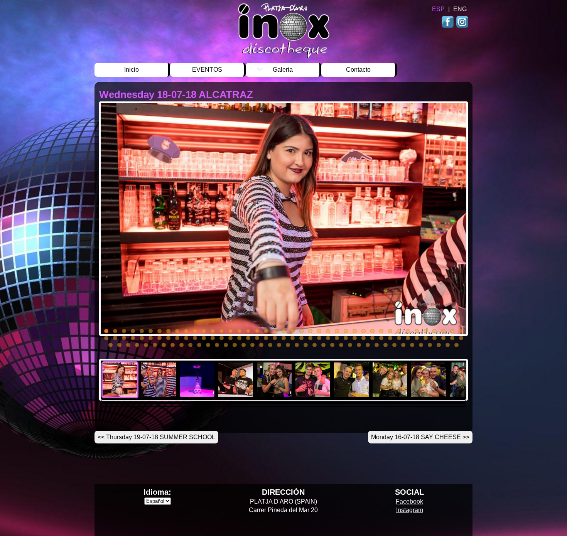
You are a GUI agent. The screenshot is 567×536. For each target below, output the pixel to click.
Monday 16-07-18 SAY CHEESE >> (420, 437)
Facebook (448, 22)
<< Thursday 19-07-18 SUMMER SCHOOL (156, 437)
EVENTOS (207, 69)
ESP (438, 9)
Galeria (283, 69)
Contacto (358, 69)
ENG (460, 9)
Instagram (462, 22)
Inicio (131, 69)
